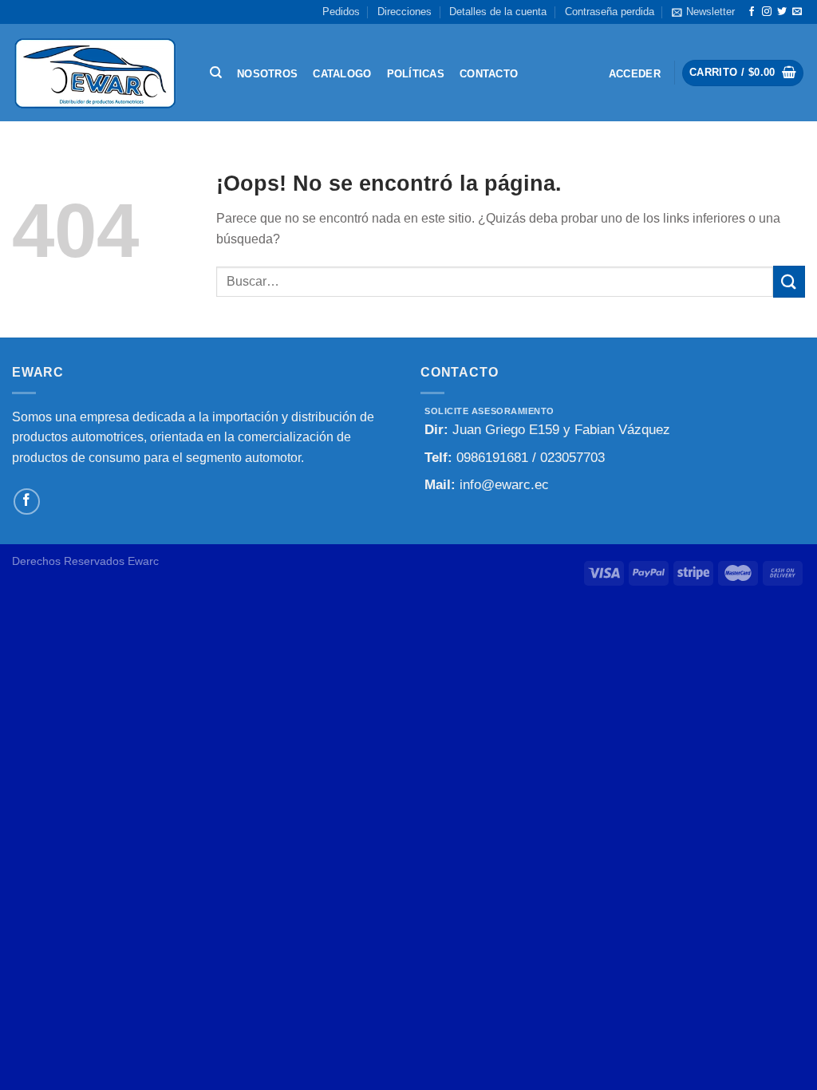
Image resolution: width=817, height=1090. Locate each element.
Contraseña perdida (609, 12)
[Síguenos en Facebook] (751, 12)
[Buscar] (216, 72)
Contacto (489, 74)
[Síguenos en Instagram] (767, 12)
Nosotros (267, 74)
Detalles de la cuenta (498, 12)
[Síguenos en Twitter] (782, 12)
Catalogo (342, 74)
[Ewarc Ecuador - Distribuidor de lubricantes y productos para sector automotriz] (95, 72)
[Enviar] (789, 281)
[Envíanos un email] (797, 12)
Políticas (415, 74)
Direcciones (404, 12)
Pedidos (341, 12)
